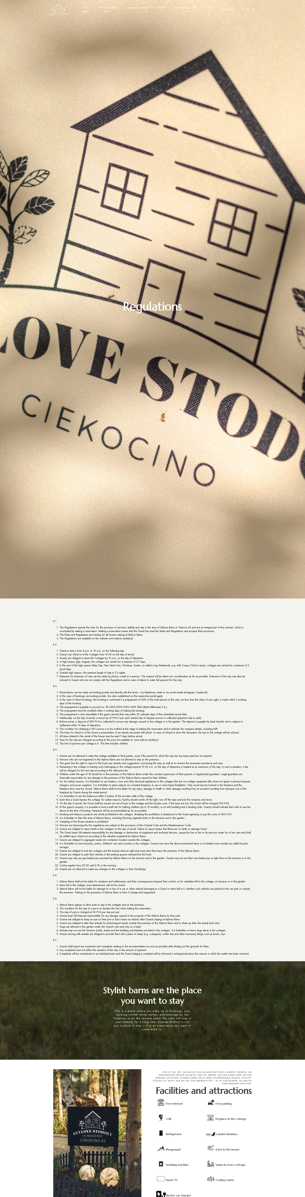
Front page (84, 9)
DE (253, 9)
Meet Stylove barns (108, 9)
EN (248, 9)
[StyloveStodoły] (58, 10)
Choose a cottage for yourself (145, 7)
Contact (226, 9)
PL (243, 9)
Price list (210, 9)
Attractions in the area (185, 9)
